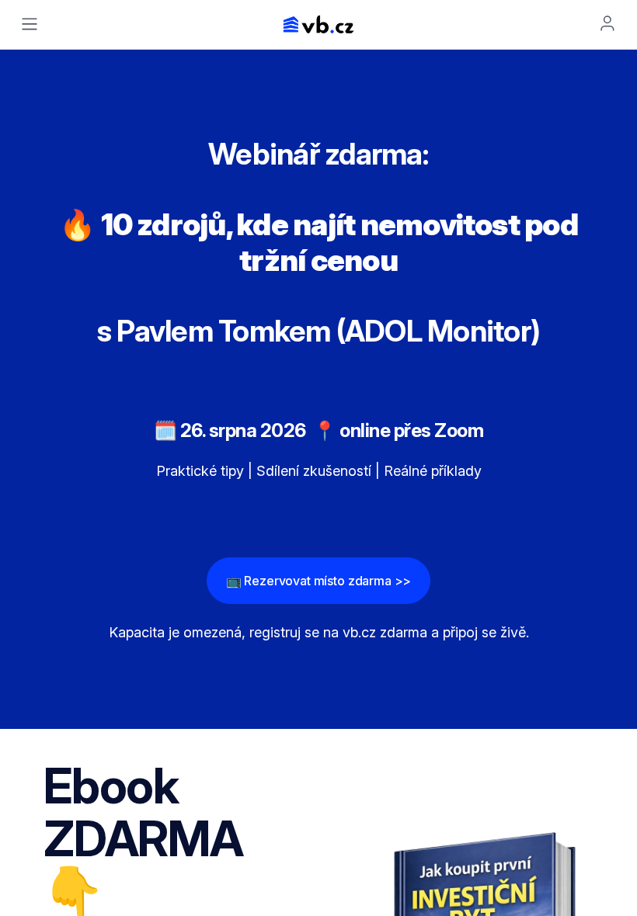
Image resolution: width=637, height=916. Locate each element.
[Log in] (607, 23)
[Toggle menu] (29, 24)
